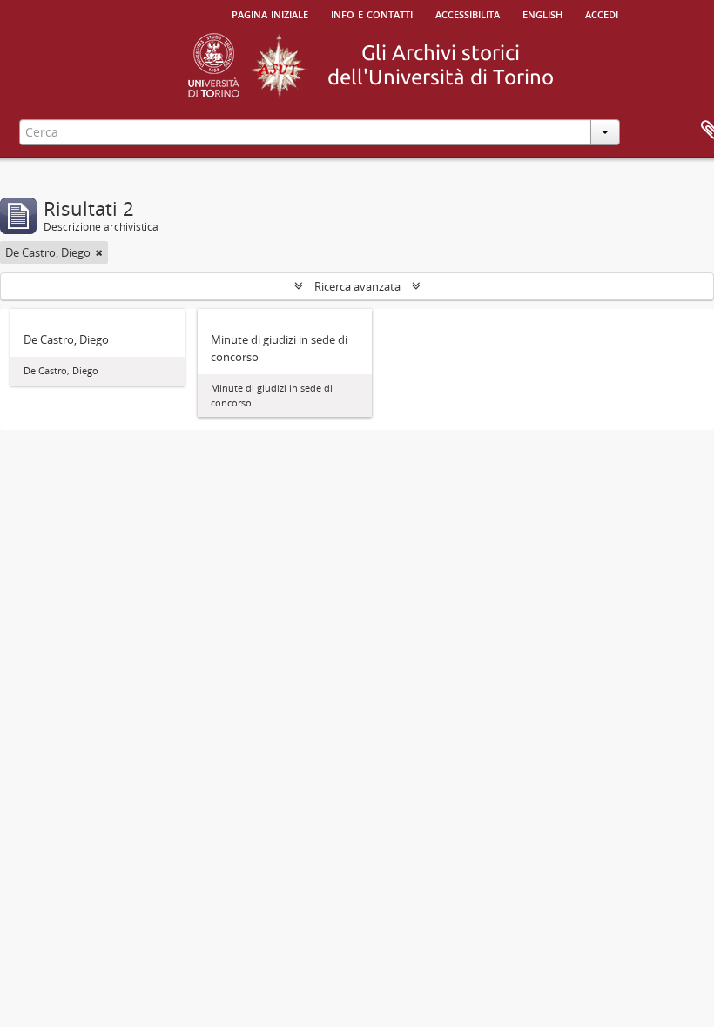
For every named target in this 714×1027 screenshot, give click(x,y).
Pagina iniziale (270, 13)
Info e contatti (372, 13)
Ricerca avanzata (357, 286)
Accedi (601, 13)
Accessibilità (467, 13)
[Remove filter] (99, 252)
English (542, 13)
